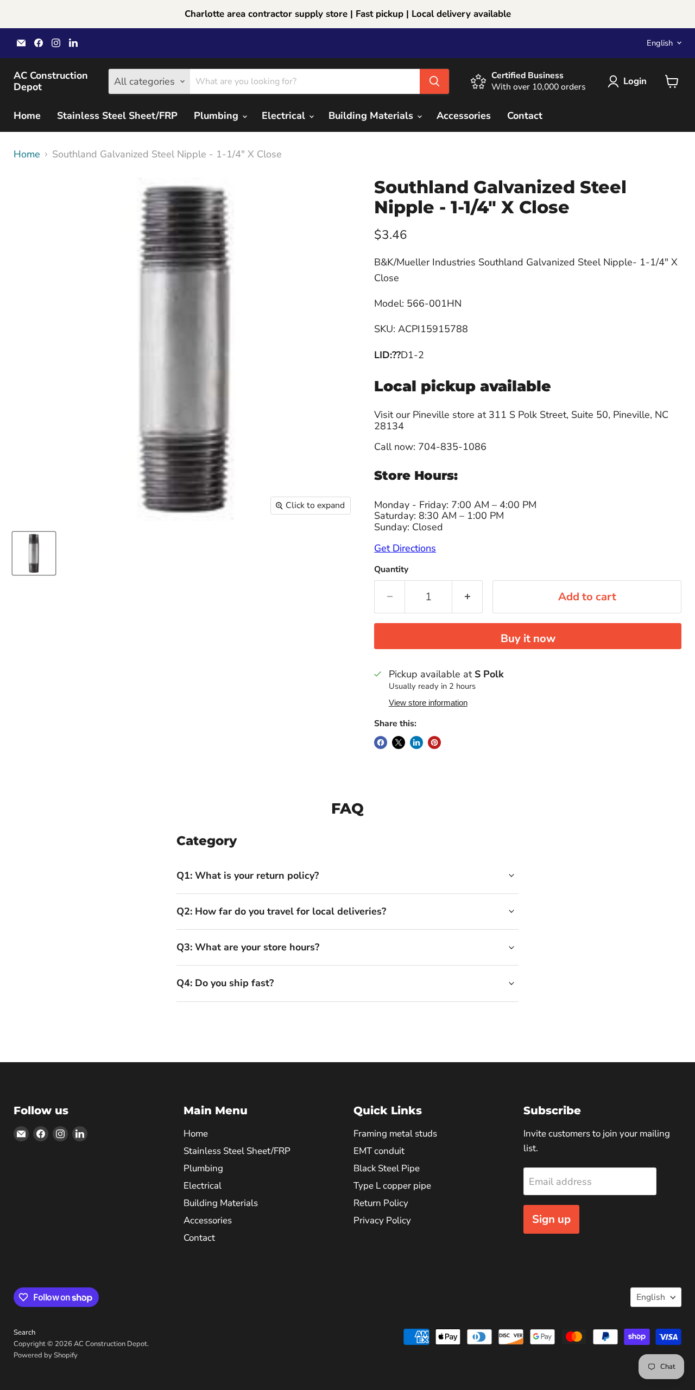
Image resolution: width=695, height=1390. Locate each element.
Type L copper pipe (392, 1185)
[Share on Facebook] (380, 742)
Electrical (285, 115)
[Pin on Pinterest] (434, 742)
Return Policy (380, 1203)
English (660, 42)
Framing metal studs (395, 1133)
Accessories (464, 115)
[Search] (434, 81)
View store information (428, 703)
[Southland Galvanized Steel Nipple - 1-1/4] (33, 553)
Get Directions (405, 548)
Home (27, 115)
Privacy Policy (382, 1220)
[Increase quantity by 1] (467, 596)
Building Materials (372, 115)
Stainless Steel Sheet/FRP (117, 115)
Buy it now (528, 638)
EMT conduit (379, 1151)
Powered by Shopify (46, 1355)
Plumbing (217, 115)
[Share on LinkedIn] (416, 742)
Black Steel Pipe (386, 1168)
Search (24, 1332)
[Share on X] (398, 742)
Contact (524, 115)
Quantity (391, 569)
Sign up (551, 1219)
